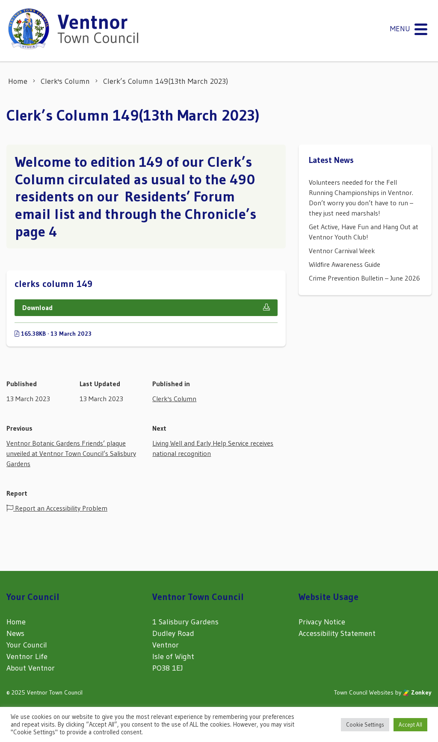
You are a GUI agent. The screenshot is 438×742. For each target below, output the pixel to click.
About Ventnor (30, 668)
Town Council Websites (364, 692)
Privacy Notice (322, 622)
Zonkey (420, 692)
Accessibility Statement (337, 633)
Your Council (26, 645)
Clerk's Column (174, 398)
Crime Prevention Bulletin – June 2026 (364, 278)
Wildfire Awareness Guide (344, 264)
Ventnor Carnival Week (342, 250)
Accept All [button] (410, 724)
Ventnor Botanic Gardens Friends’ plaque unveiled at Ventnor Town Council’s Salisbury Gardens (71, 453)
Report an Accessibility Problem (60, 508)
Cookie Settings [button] (365, 724)
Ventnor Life (26, 656)
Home (16, 622)
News (15, 633)
